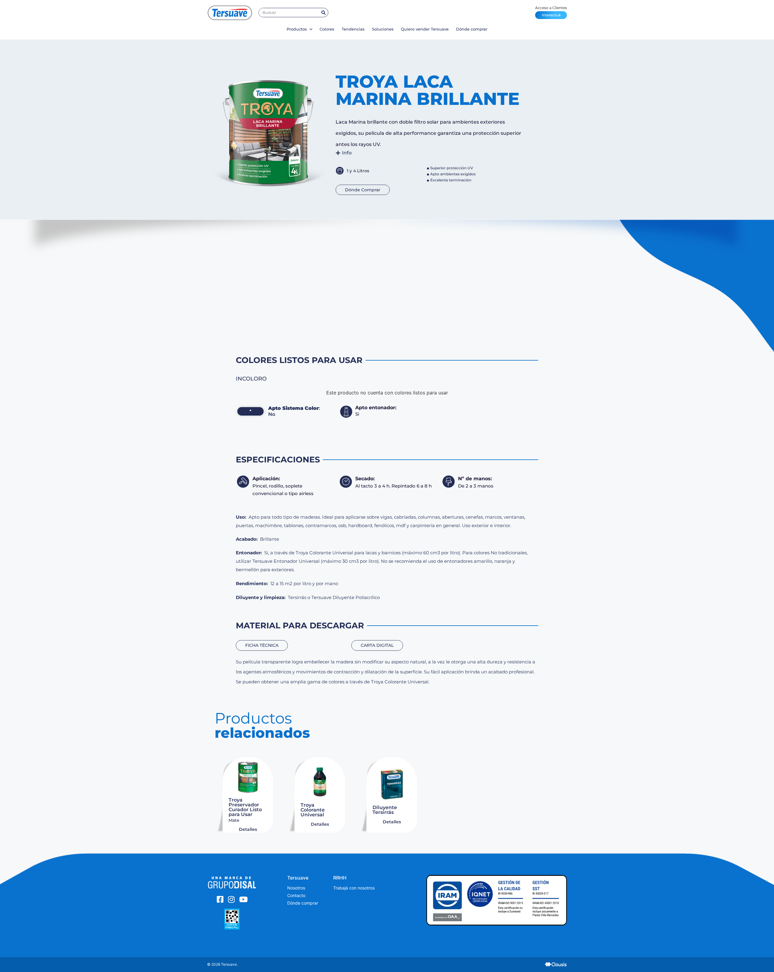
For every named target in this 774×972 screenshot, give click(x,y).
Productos (297, 29)
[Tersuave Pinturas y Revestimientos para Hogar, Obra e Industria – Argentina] (229, 13)
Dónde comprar (471, 29)
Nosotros (296, 887)
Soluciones (383, 29)
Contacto (296, 895)
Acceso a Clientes (551, 11)
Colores (327, 29)
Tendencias (353, 29)
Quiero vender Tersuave (425, 29)
